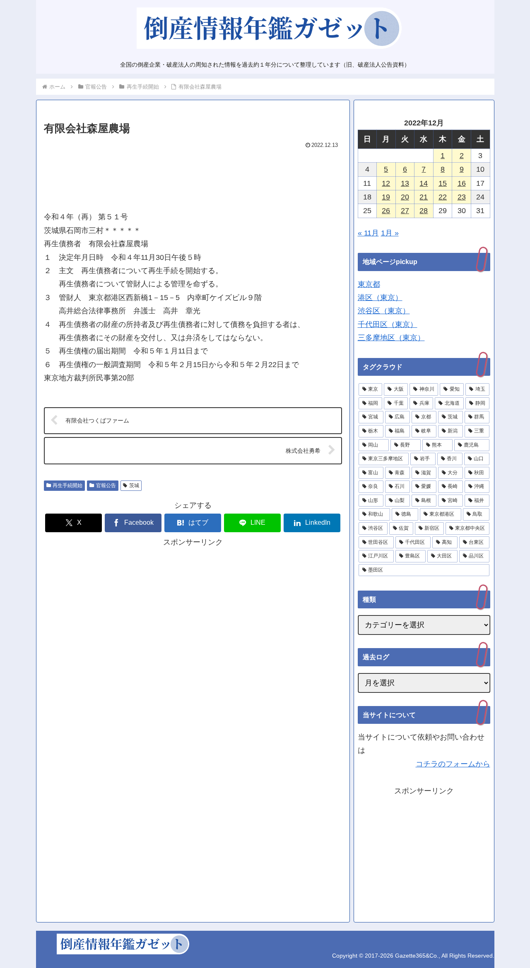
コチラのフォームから (453, 764)
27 (405, 211)
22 (442, 197)
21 (423, 197)
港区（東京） (380, 297)
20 (405, 197)
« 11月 (368, 233)
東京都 (369, 284)
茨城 (134, 485)
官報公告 (106, 485)
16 (462, 183)
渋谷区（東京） (384, 311)
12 (386, 183)
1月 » (390, 233)
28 (423, 211)
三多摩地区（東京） (391, 338)
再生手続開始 (67, 485)
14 (423, 183)
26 (386, 211)
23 (462, 197)
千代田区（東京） (387, 324)
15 (442, 183)
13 (405, 183)
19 (386, 197)
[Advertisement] (193, 176)
